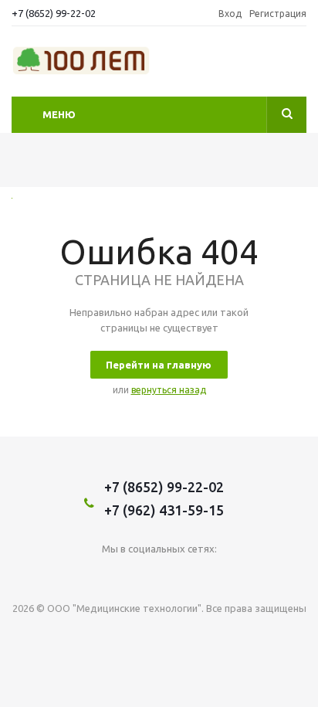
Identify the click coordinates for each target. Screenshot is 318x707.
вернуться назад (168, 390)
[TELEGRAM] (175, 574)
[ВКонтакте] (111, 574)
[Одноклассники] (143, 574)
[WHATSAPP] (206, 574)
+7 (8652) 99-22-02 (54, 13)
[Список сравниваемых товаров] (297, 65)
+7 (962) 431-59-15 (164, 510)
